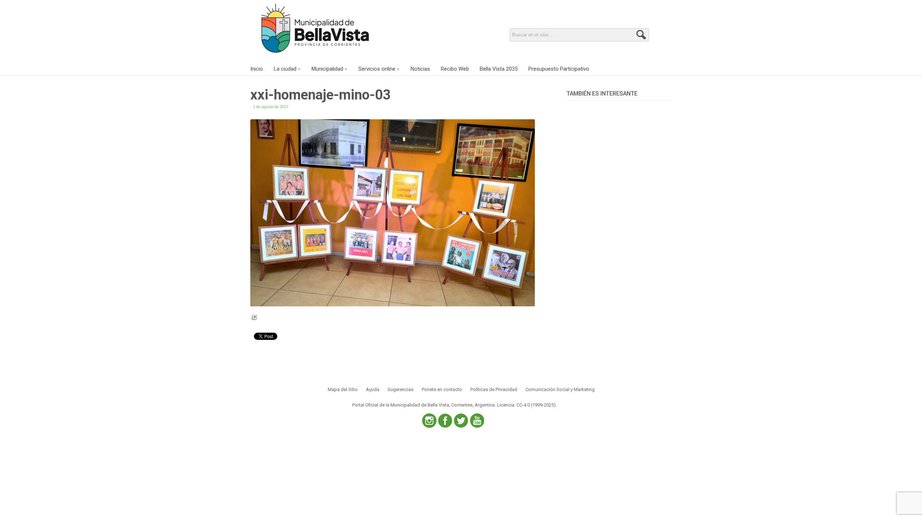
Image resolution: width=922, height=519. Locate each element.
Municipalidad (327, 69)
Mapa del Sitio (343, 389)
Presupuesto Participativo (558, 69)
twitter (461, 420)
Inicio (256, 69)
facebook (445, 420)
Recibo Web (455, 69)
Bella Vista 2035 (499, 69)
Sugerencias (400, 389)
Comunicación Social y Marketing (560, 389)
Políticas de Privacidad (493, 389)
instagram (429, 420)
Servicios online (376, 69)
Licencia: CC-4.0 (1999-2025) (526, 405)
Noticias (420, 69)
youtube (477, 420)
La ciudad (285, 69)
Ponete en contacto (442, 389)
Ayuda (372, 389)
